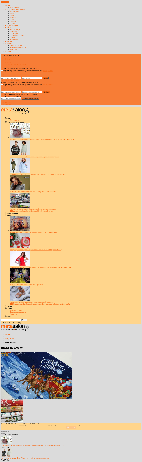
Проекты (8, 43)
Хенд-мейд (14, 39)
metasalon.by (21, 425)
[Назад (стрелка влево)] (2, 433)
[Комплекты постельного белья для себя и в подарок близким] (20, 207)
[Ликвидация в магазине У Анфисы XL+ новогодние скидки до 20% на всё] (20, 172)
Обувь (12, 19)
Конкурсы (13, 49)
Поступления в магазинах (15, 10)
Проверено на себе (17, 35)
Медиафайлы (10, 338)
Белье (12, 14)
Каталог (8, 51)
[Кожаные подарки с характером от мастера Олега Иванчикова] (20, 230)
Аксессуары (14, 12)
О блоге (8, 102)
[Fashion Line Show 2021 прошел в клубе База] (20, 283)
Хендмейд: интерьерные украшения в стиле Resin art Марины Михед (36, 250)
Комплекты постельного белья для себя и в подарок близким (33, 209)
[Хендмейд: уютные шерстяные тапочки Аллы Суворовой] (20, 300)
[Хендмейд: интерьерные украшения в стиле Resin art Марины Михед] (20, 248)
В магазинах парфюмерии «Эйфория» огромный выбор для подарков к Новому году (42, 139)
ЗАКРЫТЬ (5, 2)
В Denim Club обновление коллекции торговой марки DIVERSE (34, 192)
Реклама (8, 104)
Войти (7, 59)
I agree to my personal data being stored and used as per (28, 71)
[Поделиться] (4, 431)
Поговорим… (15, 33)
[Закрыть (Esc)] (2, 431)
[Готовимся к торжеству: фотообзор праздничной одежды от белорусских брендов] (20, 265)
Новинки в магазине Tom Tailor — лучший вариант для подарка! (34, 157)
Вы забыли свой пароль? (10, 80)
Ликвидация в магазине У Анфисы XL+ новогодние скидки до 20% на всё (38, 174)
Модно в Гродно (16, 45)
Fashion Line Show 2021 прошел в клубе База (26, 285)
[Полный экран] (6, 431)
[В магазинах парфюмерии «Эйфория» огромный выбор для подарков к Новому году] (20, 137)
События (8, 41)
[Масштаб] (8, 431)
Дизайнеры (14, 31)
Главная (8, 6)
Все (11, 211)
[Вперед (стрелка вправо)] (4, 433)
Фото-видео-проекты (18, 47)
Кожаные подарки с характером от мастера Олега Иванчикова (33, 232)
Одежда (13, 21)
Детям (12, 16)
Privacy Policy (48, 71)
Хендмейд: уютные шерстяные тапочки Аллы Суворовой (31, 302)
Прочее (12, 23)
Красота (13, 18)
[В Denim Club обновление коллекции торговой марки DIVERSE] (20, 190)
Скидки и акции (11, 25)
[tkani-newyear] (36, 398)
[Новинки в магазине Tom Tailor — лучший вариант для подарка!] (20, 155)
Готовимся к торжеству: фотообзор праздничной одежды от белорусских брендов (41, 267)
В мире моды (15, 29)
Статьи (8, 27)
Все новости (14, 8)
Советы (13, 37)
